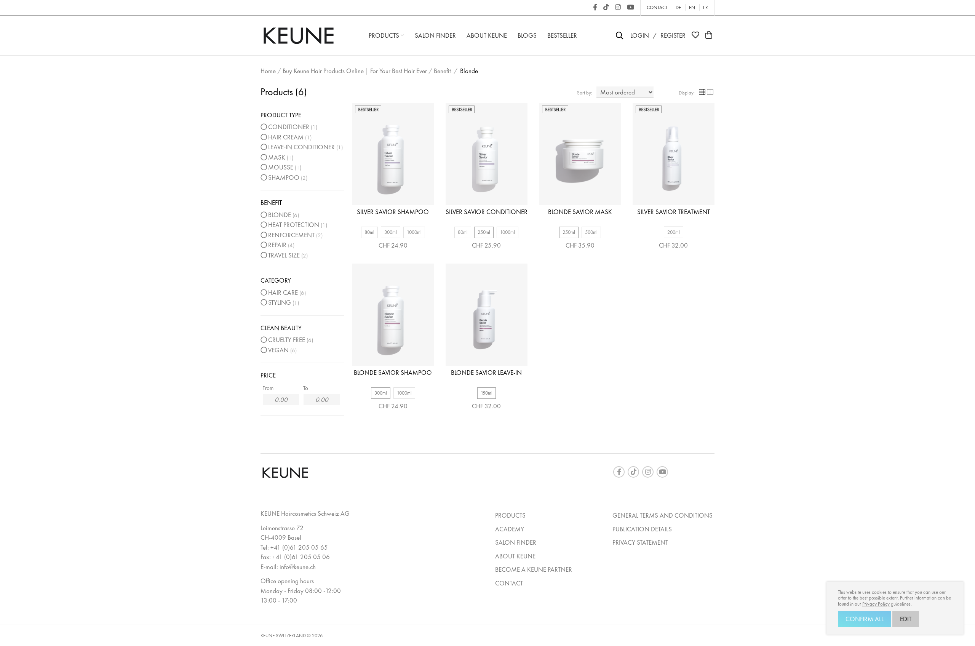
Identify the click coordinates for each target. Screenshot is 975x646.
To (305, 388)
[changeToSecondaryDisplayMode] (710, 93)
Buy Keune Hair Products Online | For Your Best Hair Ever (355, 71)
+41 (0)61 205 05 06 (301, 557)
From (267, 388)
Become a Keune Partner (533, 569)
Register (673, 35)
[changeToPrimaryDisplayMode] (702, 93)
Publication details (642, 529)
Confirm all (865, 619)
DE (678, 7)
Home (268, 71)
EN (692, 7)
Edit (905, 619)
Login (639, 35)
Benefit (442, 71)
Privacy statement (640, 542)
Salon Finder (435, 35)
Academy (509, 529)
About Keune (487, 35)
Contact (657, 7)
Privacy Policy (876, 604)
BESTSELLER (562, 35)
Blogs (527, 35)
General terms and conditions (662, 515)
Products (385, 35)
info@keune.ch (298, 567)
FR (705, 7)
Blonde (469, 71)
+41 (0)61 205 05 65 (299, 547)
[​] (595, 7)
